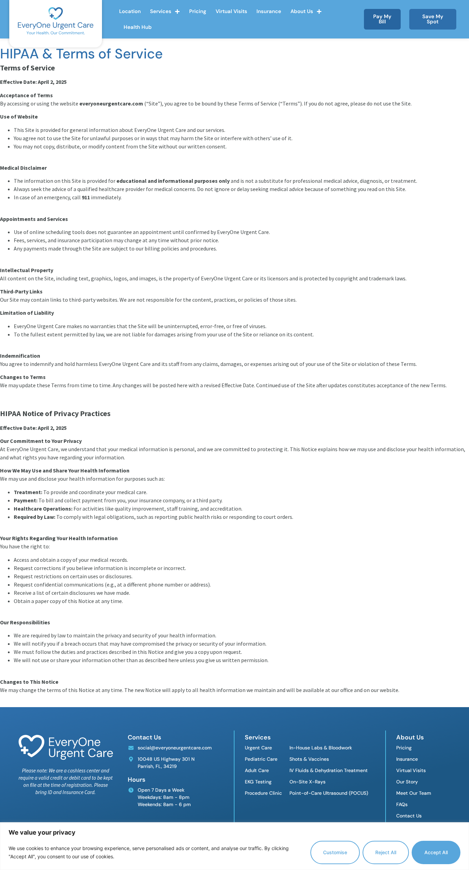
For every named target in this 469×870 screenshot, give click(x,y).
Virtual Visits (231, 11)
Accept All (436, 852)
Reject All (385, 852)
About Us (301, 11)
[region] (234, 846)
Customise (335, 852)
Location (130, 11)
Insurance (268, 11)
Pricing (197, 11)
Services (160, 11)
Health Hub (138, 27)
